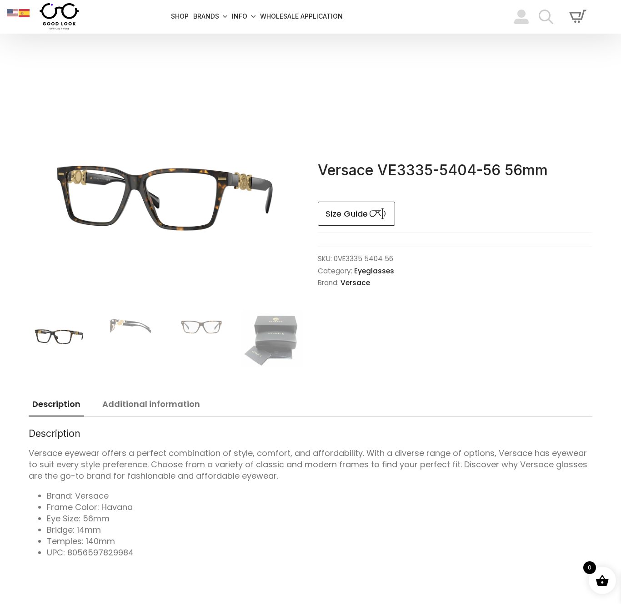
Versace (355, 282)
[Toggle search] (546, 17)
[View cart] (577, 16)
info (239, 16)
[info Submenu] (251, 16)
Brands (206, 16)
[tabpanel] (310, 493)
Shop (180, 16)
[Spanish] (24, 12)
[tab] (56, 404)
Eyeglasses (374, 271)
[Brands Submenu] (223, 16)
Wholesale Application (301, 16)
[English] (13, 12)
